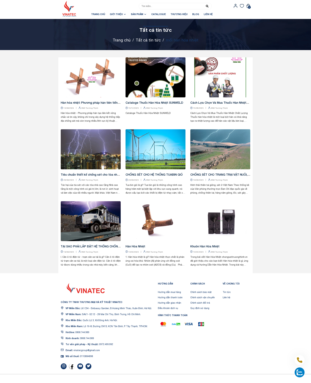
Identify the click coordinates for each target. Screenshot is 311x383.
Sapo (179, 378)
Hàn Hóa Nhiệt (135, 246)
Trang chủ (98, 14)
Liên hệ (208, 14)
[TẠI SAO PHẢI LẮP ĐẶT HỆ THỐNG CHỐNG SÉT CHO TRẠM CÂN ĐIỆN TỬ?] (91, 221)
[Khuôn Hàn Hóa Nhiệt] (220, 221)
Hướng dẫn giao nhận (169, 303)
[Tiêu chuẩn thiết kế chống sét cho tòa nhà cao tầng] (91, 149)
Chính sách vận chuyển (202, 297)
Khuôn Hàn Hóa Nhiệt (204, 246)
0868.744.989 (82, 332)
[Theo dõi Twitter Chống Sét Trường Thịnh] (88, 366)
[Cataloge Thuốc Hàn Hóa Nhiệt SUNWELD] (155, 77)
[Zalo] (300, 372)
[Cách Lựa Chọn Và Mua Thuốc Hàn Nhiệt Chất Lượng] (220, 77)
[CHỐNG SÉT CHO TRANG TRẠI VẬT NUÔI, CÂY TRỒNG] (220, 149)
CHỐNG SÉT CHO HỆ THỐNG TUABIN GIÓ (154, 174)
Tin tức (227, 292)
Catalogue (158, 14)
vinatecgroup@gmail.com (86, 350)
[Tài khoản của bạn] (236, 6)
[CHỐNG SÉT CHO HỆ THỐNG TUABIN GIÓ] (155, 149)
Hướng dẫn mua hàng (169, 292)
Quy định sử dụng (199, 308)
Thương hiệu (179, 14)
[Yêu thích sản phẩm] (242, 6)
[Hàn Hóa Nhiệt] (155, 221)
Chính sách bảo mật (201, 292)
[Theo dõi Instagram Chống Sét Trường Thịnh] (64, 366)
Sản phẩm (137, 14)
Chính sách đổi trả (200, 303)
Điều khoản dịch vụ (168, 308)
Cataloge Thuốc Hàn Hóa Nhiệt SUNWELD (154, 102)
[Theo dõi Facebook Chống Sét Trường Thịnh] (72, 366)
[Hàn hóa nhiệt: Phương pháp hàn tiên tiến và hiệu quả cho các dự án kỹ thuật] (91, 77)
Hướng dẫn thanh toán (170, 297)
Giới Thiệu (116, 14)
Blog (195, 14)
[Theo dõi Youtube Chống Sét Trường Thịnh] (80, 366)
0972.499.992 (106, 344)
